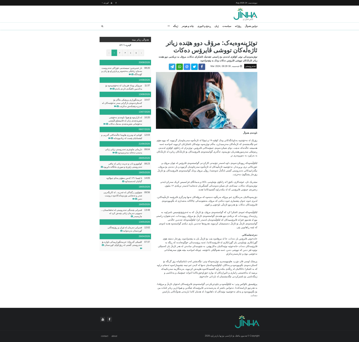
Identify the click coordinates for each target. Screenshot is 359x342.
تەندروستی (250, 66)
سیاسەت (226, 26)
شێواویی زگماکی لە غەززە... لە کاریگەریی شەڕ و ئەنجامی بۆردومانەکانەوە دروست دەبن (122, 195)
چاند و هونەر (188, 26)
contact (104, 336)
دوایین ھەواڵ (251, 26)
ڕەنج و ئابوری (204, 26)
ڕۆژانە (238, 26)
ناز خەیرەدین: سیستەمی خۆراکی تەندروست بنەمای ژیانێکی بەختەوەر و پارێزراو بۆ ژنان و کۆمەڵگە (122, 71)
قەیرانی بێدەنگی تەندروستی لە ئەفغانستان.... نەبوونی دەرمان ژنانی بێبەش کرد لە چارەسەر (121, 213)
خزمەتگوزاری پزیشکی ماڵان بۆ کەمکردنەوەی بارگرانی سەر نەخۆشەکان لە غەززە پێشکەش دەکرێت (122, 103)
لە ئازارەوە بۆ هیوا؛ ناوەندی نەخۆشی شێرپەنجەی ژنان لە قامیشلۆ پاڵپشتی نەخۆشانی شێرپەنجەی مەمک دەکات (125, 120)
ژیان (217, 26)
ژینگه (175, 26)
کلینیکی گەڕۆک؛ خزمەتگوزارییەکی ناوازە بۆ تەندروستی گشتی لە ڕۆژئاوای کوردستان (122, 243)
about (114, 336)
